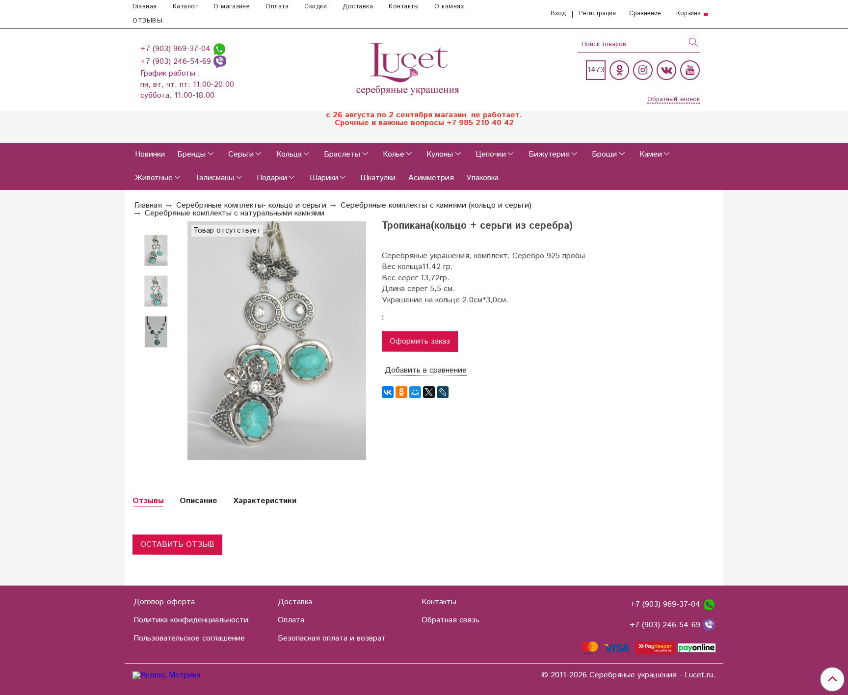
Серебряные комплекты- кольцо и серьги (251, 205)
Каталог (185, 6)
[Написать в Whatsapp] (219, 48)
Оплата (277, 6)
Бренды (191, 154)
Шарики (324, 178)
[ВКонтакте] (388, 392)
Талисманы (214, 178)
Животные (154, 178)
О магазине (231, 6)
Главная (144, 6)
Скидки (315, 6)
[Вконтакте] (666, 70)
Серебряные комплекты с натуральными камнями (234, 213)
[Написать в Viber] (219, 61)
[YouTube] (690, 70)
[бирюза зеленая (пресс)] (156, 250)
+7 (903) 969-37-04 (176, 48)
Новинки (150, 154)
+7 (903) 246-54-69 (176, 61)
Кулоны (439, 154)
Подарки (272, 178)
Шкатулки (378, 178)
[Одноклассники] (619, 70)
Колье (393, 154)
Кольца (289, 154)
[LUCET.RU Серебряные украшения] (408, 68)
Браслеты (342, 154)
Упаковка (482, 178)
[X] (429, 392)
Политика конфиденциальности (190, 620)
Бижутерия (549, 154)
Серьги (241, 154)
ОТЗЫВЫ (147, 21)
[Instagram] (643, 70)
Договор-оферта (164, 602)
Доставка (358, 6)
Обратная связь (450, 620)
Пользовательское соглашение (189, 638)
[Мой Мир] (415, 392)
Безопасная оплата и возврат (332, 638)
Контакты (404, 6)
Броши (604, 154)
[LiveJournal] (443, 392)
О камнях (449, 6)
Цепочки (491, 154)
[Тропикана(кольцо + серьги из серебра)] (156, 291)
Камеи (650, 154)
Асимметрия (431, 178)
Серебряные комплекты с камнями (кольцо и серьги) (436, 205)
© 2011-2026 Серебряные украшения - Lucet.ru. (628, 675)
